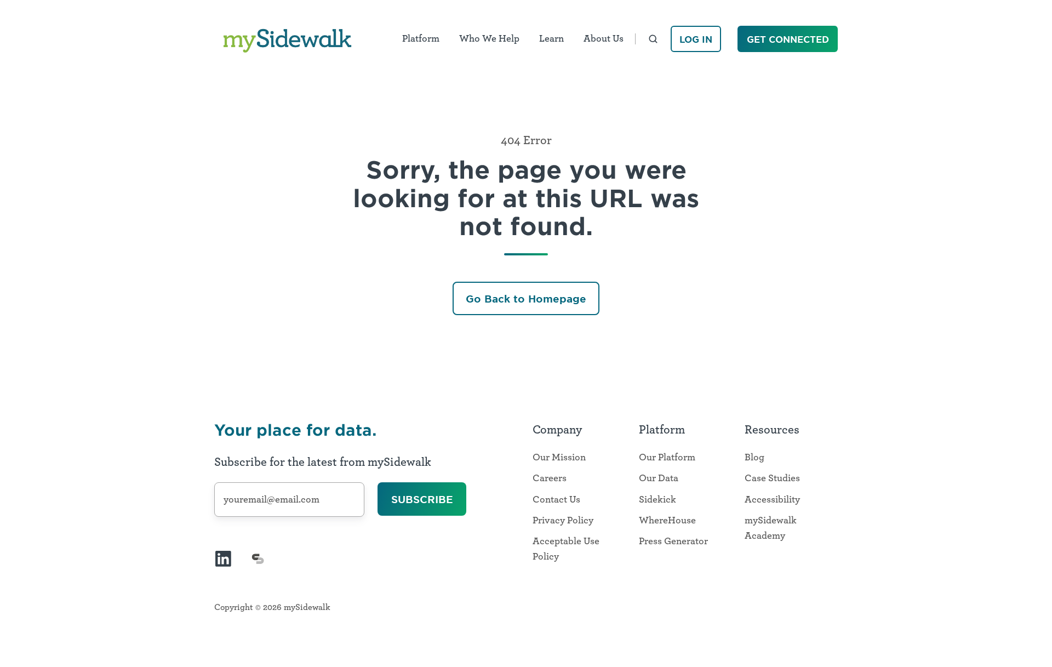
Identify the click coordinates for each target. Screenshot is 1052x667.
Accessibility (772, 500)
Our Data (658, 478)
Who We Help (489, 39)
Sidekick (657, 500)
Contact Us (556, 500)
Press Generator (673, 541)
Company (557, 430)
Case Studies (772, 478)
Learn (551, 39)
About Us (604, 39)
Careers (550, 478)
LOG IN (695, 38)
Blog (754, 458)
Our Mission (559, 458)
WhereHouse (667, 521)
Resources (772, 430)
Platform (420, 39)
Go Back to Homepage (526, 299)
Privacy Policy (563, 521)
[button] (653, 38)
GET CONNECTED (788, 38)
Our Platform (667, 458)
